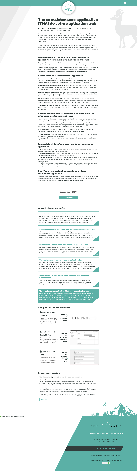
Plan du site (116, 455)
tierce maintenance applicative (74, 67)
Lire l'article (44, 399)
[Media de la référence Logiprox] (84, 317)
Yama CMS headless (116, 460)
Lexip (42, 355)
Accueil (41, 28)
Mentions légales (96, 455)
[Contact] (106, 426)
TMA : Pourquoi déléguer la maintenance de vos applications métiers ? (61, 377)
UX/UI (59, 126)
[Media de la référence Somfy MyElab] (84, 337)
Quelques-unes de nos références (54, 308)
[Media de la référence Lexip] (84, 357)
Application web (65, 28)
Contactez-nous (68, 197)
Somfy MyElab (45, 335)
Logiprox (43, 315)
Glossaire (107, 455)
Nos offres (52, 28)
